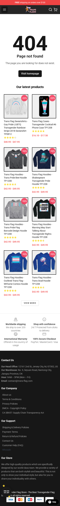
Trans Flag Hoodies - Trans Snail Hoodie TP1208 (42, 280)
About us (6, 395)
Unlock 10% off (6, 492)
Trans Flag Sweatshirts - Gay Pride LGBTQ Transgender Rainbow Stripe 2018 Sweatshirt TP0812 (16, 127)
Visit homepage (30, 73)
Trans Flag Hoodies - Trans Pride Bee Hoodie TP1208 (15, 177)
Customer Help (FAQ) (12, 445)
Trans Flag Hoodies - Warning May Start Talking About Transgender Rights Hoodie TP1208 (42, 230)
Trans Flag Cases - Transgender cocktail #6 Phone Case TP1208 (44, 124)
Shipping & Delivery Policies (15, 427)
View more (30, 303)
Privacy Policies (10, 403)
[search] (50, 10)
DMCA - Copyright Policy (14, 408)
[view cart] (55, 10)
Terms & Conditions (11, 399)
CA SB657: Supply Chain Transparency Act (23, 412)
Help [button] (54, 502)
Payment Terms (10, 432)
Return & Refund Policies (14, 436)
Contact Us (7, 441)
